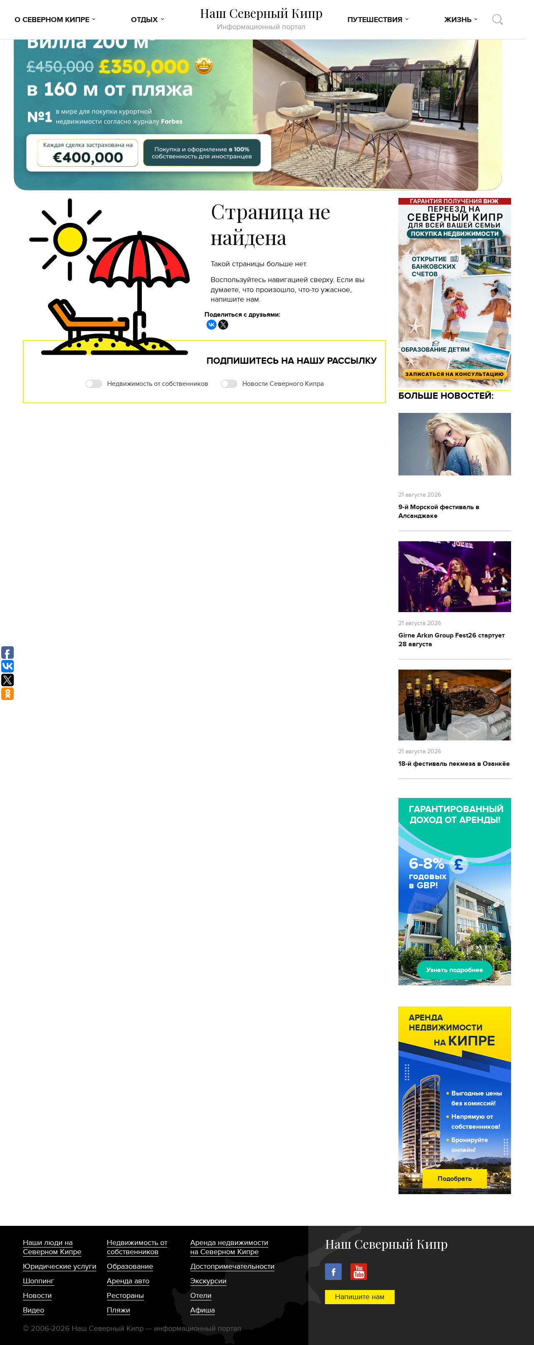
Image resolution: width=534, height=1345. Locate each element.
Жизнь (457, 20)
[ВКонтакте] (212, 325)
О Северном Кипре (52, 20)
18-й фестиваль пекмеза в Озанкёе (454, 764)
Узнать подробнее (454, 970)
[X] (223, 325)
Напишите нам (360, 1296)
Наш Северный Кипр (261, 18)
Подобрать (455, 1179)
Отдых (144, 20)
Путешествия (375, 20)
